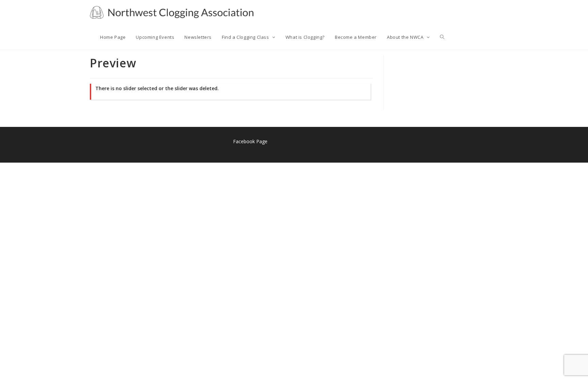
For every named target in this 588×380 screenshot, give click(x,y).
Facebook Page (250, 141)
